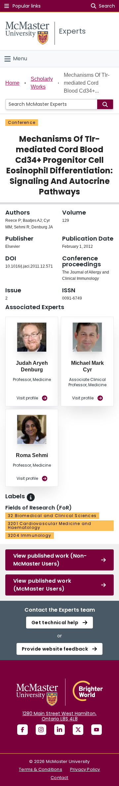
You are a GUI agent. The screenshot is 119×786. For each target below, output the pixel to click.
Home (12, 83)
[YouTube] (96, 729)
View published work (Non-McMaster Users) (50, 560)
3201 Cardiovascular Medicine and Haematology (49, 525)
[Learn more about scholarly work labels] (31, 497)
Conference (21, 122)
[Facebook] (22, 729)
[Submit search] (105, 104)
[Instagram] (41, 729)
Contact (59, 777)
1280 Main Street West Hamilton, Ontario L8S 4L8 (59, 716)
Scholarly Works (42, 83)
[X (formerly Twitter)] (78, 729)
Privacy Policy (85, 769)
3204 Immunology (29, 535)
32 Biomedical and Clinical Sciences (52, 515)
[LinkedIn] (59, 729)
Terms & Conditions (40, 769)
